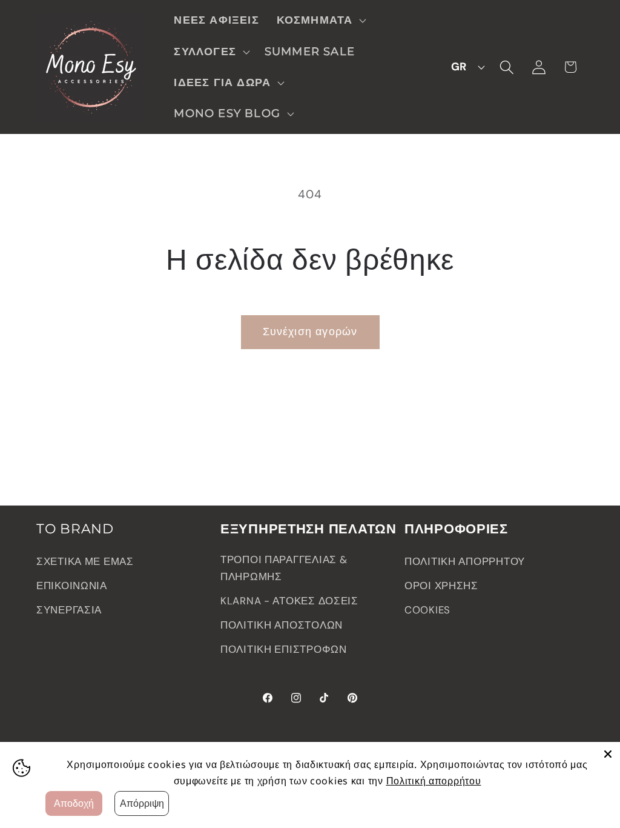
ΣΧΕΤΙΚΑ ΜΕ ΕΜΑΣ (85, 561)
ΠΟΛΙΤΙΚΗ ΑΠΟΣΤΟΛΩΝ (281, 625)
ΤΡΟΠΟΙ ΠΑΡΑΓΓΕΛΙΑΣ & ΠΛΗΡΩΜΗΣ (283, 568)
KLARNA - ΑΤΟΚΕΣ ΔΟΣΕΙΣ (289, 600)
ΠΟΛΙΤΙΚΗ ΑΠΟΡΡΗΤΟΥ (464, 561)
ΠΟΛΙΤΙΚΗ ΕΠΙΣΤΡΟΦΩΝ (283, 649)
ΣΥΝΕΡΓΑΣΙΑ (69, 609)
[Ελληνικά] (464, 67)
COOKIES (427, 609)
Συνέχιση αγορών (310, 331)
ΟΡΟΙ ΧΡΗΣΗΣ (441, 585)
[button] (320, 20)
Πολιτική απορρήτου (433, 780)
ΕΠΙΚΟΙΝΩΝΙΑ (71, 585)
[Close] (608, 754)
